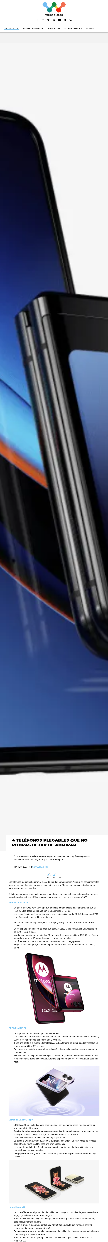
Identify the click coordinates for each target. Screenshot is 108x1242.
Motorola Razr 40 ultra (19, 902)
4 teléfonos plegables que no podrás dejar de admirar (50, 842)
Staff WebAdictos (40, 867)
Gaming (90, 28)
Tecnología (11, 28)
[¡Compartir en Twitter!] (54, 875)
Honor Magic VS (17, 1207)
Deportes (54, 28)
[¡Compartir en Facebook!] (48, 875)
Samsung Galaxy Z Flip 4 (21, 1120)
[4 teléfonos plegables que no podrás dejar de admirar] (54, 447)
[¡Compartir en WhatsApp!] (60, 875)
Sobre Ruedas (73, 28)
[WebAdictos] (54, 9)
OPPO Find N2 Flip (18, 1028)
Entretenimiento (33, 28)
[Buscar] (70, 20)
